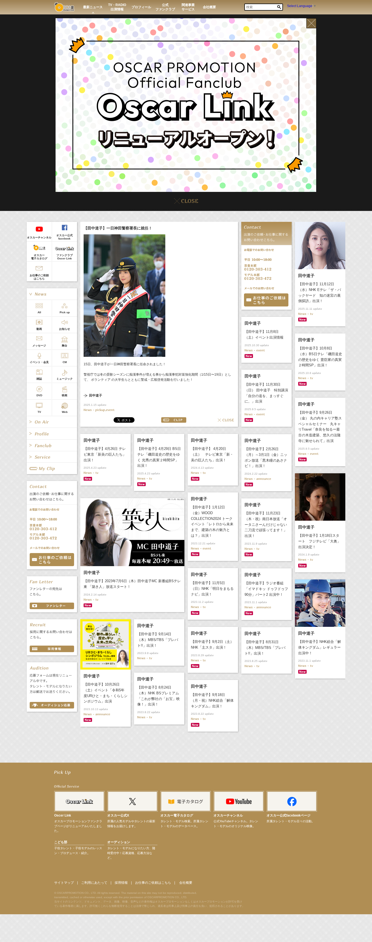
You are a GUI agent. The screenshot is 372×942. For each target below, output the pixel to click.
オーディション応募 (52, 705)
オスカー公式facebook (64, 237)
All (39, 312)
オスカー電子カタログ (39, 257)
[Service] (52, 457)
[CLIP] (52, 468)
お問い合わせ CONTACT (52, 559)
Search (279, 7)
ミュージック (64, 378)
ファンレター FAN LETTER (52, 606)
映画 (64, 395)
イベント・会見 (39, 362)
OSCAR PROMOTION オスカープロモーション (64, 7)
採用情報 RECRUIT (52, 649)
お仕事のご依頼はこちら (39, 277)
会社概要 (185, 883)
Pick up (65, 312)
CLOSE (226, 420)
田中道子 (95, 395)
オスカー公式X (118, 815)
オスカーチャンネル (39, 237)
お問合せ (266, 299)
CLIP (173, 420)
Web (65, 411)
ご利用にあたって (94, 883)
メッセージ (39, 345)
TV (39, 411)
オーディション (118, 842)
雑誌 (39, 378)
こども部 (60, 842)
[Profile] (52, 433)
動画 (39, 328)
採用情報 (121, 883)
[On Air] (52, 422)
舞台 (64, 345)
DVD (39, 395)
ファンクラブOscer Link (64, 257)
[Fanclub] (52, 445)
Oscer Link (62, 815)
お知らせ (64, 328)
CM (65, 362)
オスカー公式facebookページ (288, 815)
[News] (52, 294)
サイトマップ (64, 883)
